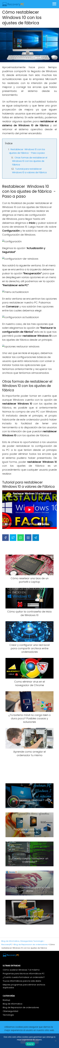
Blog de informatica (12, 1003)
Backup (6, 1000)
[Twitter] (13, 537)
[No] (55, 1040)
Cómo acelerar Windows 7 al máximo (21, 969)
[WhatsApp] (20, 537)
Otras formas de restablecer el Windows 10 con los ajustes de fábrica (29, 161)
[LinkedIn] (28, 537)
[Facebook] (5, 537)
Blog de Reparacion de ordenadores (21, 1007)
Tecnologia (8, 1015)
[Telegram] (35, 537)
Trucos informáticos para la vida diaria (22, 981)
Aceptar (30, 1044)
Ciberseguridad (10, 1011)
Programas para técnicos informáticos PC (23, 973)
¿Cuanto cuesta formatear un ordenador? (24, 977)
